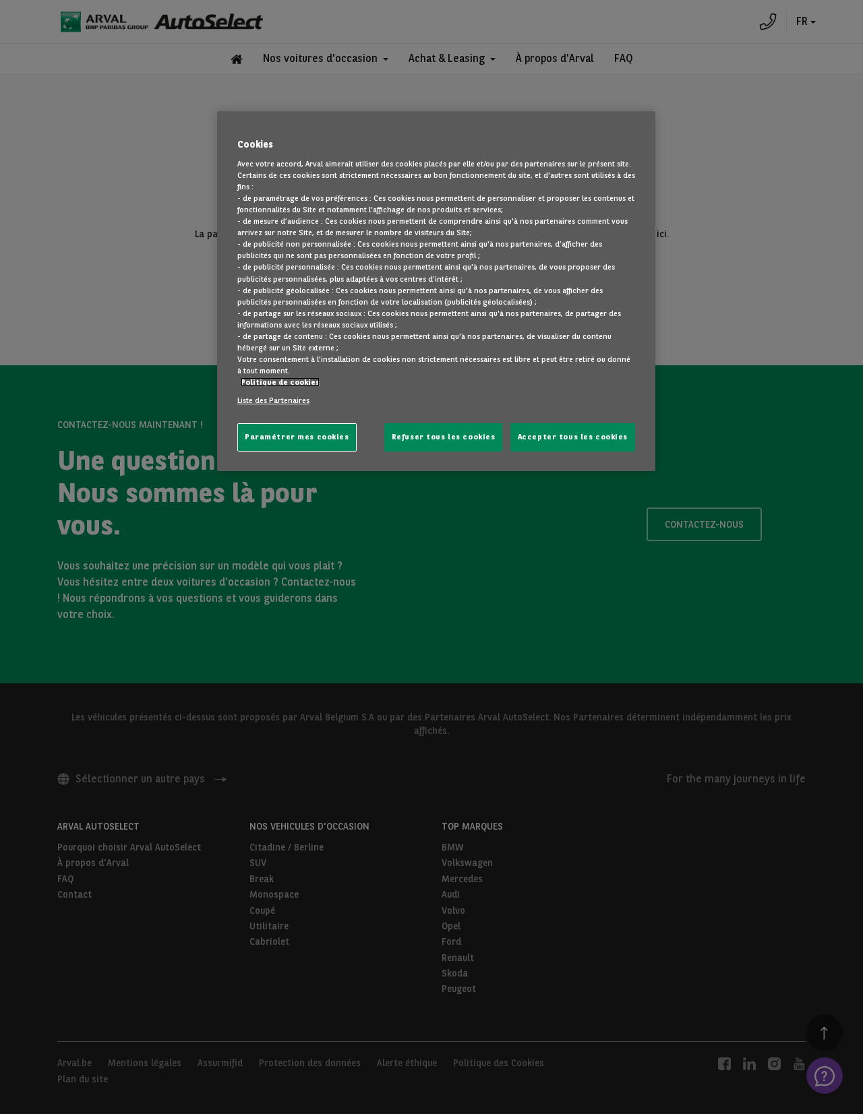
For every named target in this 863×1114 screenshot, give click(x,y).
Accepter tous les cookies (573, 436)
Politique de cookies (280, 382)
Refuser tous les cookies (444, 436)
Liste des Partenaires (273, 400)
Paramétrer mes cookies (297, 436)
